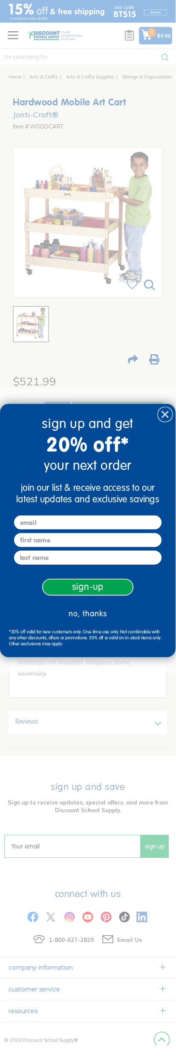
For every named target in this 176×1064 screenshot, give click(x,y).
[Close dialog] (165, 415)
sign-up (88, 586)
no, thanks (88, 613)
